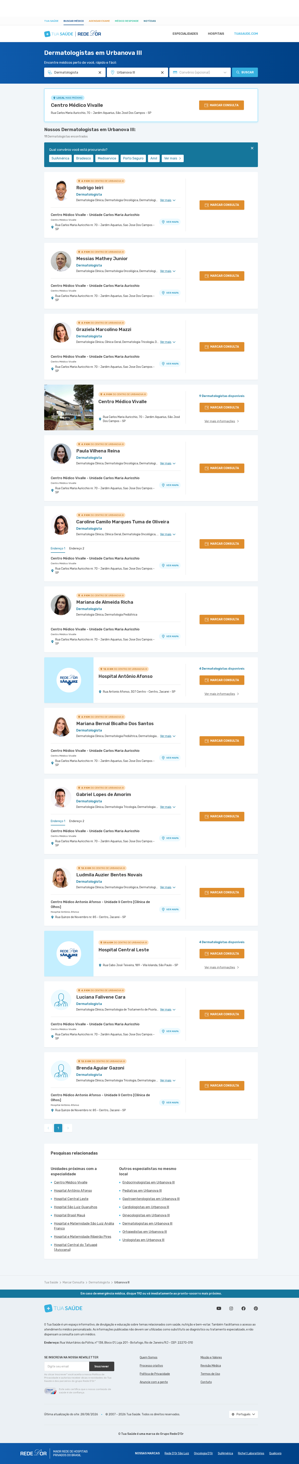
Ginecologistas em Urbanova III (146, 1215)
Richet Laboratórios (251, 1453)
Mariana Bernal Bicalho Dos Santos (115, 723)
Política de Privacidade (155, 1374)
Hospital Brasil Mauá (69, 1215)
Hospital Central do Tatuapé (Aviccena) (75, 1247)
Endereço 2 (76, 548)
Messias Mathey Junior (102, 258)
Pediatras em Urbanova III (142, 1191)
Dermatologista (99, 1282)
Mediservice (107, 158)
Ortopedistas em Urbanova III (144, 1232)
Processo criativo (151, 1365)
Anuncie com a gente (154, 1382)
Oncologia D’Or (203, 1453)
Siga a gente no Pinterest (256, 1308)
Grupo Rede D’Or (172, 1434)
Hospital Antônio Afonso (65, 911)
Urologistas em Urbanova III (143, 1240)
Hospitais (216, 34)
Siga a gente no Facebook (243, 1308)
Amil (153, 158)
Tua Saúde (51, 21)
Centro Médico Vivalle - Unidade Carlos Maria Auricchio (95, 215)
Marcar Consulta (73, 1282)
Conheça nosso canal (219, 1308)
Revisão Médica (211, 1365)
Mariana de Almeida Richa (104, 602)
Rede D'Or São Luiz (177, 1453)
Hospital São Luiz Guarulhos (75, 1207)
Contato (206, 1382)
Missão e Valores (211, 1357)
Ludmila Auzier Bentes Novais (109, 875)
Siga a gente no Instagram (231, 1308)
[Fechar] (252, 148)
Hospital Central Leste (71, 1199)
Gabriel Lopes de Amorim (103, 794)
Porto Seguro (133, 158)
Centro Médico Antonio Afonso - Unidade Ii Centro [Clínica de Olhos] (100, 904)
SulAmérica (60, 158)
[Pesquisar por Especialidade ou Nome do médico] (99, 72)
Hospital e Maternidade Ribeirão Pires (82, 1237)
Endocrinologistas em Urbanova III (148, 1182)
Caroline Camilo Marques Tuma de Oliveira (122, 522)
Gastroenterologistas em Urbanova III (151, 1199)
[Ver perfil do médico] (61, 190)
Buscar (247, 72)
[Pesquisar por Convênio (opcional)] (225, 72)
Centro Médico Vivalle (77, 105)
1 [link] (58, 1128)
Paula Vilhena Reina (98, 451)
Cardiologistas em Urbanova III (145, 1207)
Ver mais (170, 158)
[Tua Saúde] (63, 1308)
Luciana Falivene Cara (100, 997)
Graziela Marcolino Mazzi (103, 329)
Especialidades (185, 34)
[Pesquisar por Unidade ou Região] (162, 72)
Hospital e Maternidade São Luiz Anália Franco (84, 1226)
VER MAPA (172, 221)
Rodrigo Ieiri (89, 187)
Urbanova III (121, 1282)
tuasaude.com (246, 34)
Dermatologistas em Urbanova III (147, 1223)
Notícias (150, 21)
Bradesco (83, 158)
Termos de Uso (210, 1374)
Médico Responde (127, 21)
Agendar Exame (99, 21)
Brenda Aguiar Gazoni (100, 1068)
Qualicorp (275, 1453)
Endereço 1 (58, 548)
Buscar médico (73, 21)
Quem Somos (148, 1357)
